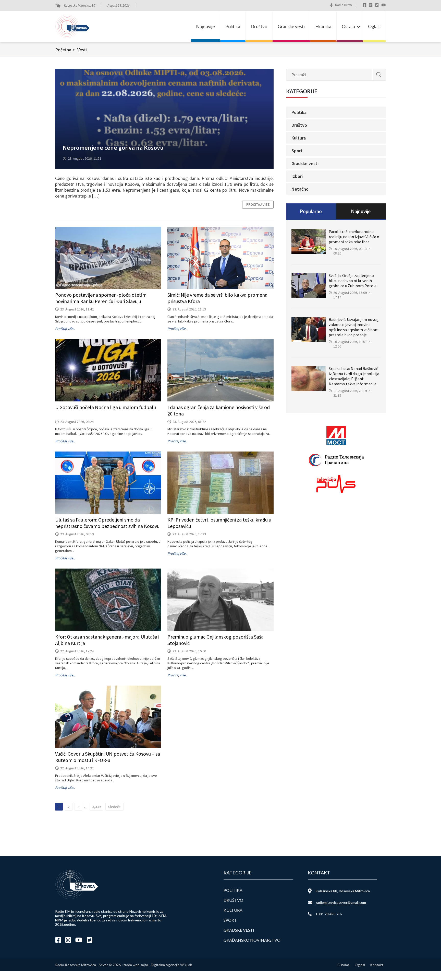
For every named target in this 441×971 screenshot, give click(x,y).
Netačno (300, 189)
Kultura (298, 138)
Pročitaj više (258, 204)
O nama (343, 965)
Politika (232, 26)
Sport (297, 151)
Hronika (323, 26)
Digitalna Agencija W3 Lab (171, 965)
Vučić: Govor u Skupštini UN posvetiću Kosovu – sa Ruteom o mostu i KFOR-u (107, 756)
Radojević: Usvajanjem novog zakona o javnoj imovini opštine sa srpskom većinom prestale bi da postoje (354, 327)
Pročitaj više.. (65, 328)
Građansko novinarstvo (252, 940)
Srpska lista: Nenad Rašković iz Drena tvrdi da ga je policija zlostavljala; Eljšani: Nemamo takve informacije (354, 376)
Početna (65, 50)
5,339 (96, 806)
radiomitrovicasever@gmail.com (341, 902)
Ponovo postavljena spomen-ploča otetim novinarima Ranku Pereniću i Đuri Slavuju (100, 298)
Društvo (259, 26)
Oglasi (374, 26)
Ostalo (348, 26)
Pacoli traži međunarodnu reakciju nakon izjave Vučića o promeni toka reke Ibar (354, 236)
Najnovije (205, 26)
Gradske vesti (291, 26)
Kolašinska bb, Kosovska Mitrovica (342, 891)
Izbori (297, 176)
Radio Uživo (343, 5)
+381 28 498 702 (328, 914)
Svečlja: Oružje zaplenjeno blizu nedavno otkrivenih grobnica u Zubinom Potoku (353, 280)
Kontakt (376, 965)
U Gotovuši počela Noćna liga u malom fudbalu (105, 407)
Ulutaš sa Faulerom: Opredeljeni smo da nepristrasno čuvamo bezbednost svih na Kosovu (107, 522)
